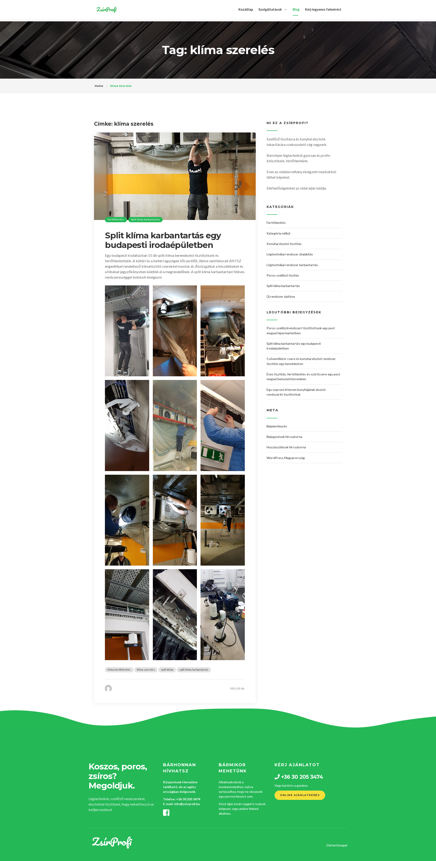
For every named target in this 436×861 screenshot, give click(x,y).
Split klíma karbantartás (145, 219)
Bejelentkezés (277, 426)
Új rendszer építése (281, 296)
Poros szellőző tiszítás (283, 275)
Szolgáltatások (270, 9)
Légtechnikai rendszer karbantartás (292, 265)
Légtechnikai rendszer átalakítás (290, 254)
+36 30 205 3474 (188, 799)
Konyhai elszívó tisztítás (284, 244)
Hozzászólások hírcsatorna (286, 447)
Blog (296, 9)
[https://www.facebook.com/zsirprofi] (166, 814)
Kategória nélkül (278, 233)
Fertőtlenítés (116, 219)
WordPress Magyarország (286, 458)
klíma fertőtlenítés (119, 669)
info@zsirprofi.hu (187, 804)
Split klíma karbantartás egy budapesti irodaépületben (163, 240)
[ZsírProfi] (106, 9)
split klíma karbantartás (193, 669)
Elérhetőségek (337, 845)
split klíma (167, 669)
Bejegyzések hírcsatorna (284, 437)
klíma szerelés (146, 669)
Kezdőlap (245, 9)
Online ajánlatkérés (300, 795)
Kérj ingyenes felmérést (323, 9)
